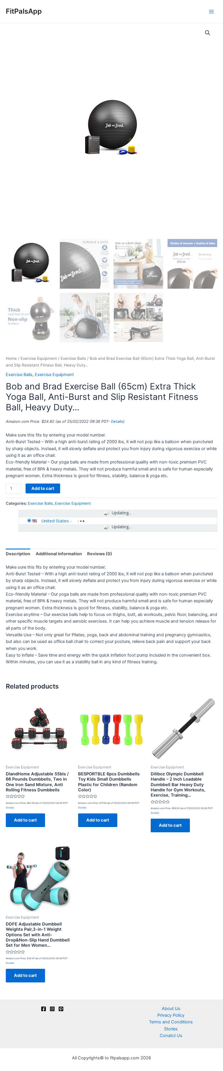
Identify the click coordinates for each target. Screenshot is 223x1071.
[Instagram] (52, 1008)
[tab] (18, 554)
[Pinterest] (61, 1008)
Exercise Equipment (39, 358)
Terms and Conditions (171, 1022)
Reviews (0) (99, 553)
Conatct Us (171, 1035)
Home (11, 358)
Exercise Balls (73, 358)
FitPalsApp (24, 11)
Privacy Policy (170, 1015)
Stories (171, 1029)
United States (55, 521)
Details (117, 421)
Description (18, 553)
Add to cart (42, 488)
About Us (171, 1008)
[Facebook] (43, 1008)
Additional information (59, 553)
